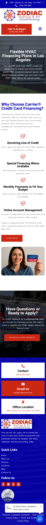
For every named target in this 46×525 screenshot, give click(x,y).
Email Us (23, 389)
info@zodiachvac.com (23, 392)
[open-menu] (40, 29)
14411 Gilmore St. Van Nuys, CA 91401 (23, 410)
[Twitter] (8, 484)
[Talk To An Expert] (17, 26)
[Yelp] (13, 484)
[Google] (18, 484)
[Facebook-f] (3, 484)
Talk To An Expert (17, 29)
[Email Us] (23, 384)
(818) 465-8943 (16, 31)
